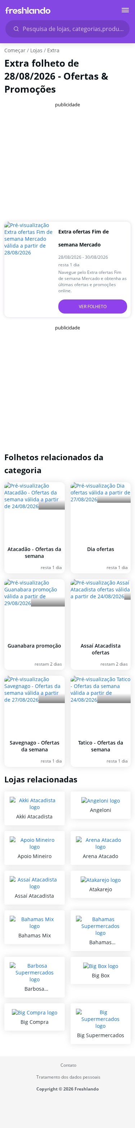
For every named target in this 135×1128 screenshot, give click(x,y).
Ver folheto (93, 306)
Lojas (36, 50)
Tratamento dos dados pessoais (68, 1077)
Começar (15, 50)
